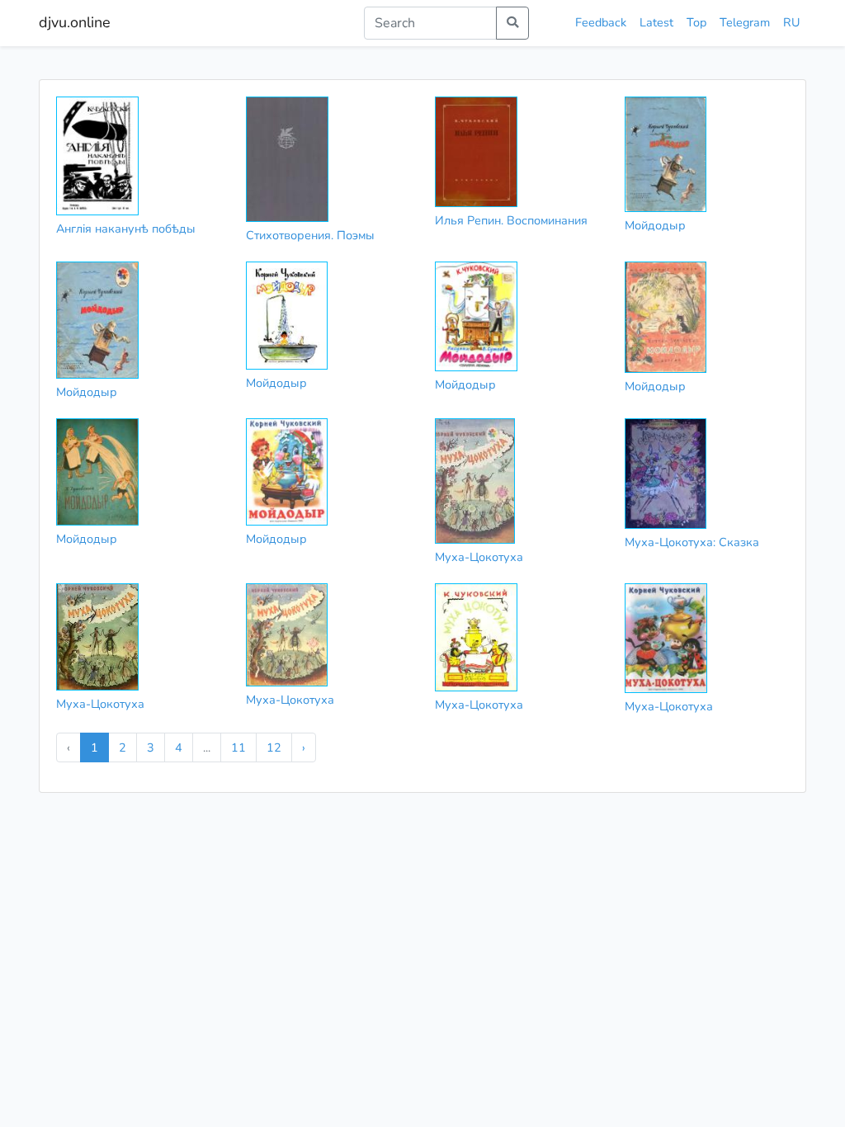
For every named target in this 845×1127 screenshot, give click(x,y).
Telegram (745, 22)
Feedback (600, 22)
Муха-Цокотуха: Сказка (692, 542)
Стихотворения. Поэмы (310, 235)
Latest (656, 22)
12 (274, 747)
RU (791, 22)
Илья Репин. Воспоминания (511, 220)
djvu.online (75, 22)
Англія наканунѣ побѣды (126, 228)
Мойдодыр (655, 225)
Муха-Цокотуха (479, 557)
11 (238, 747)
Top (696, 22)
